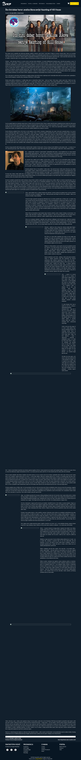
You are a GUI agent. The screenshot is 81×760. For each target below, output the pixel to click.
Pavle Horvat (20, 13)
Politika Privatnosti (45, 749)
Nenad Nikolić (39, 758)
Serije (20, 738)
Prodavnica (25, 746)
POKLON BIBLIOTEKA (50, 3)
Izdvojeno (12, 738)
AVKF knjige (26, 748)
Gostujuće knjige (27, 749)
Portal (30, 3)
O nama (58, 3)
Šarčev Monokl (62, 746)
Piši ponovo (42, 3)
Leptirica (16, 738)
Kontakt (43, 748)
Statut (42, 751)
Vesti (60, 749)
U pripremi (25, 751)
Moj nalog (25, 752)
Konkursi (61, 748)
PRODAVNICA (24, 3)
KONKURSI (35, 3)
